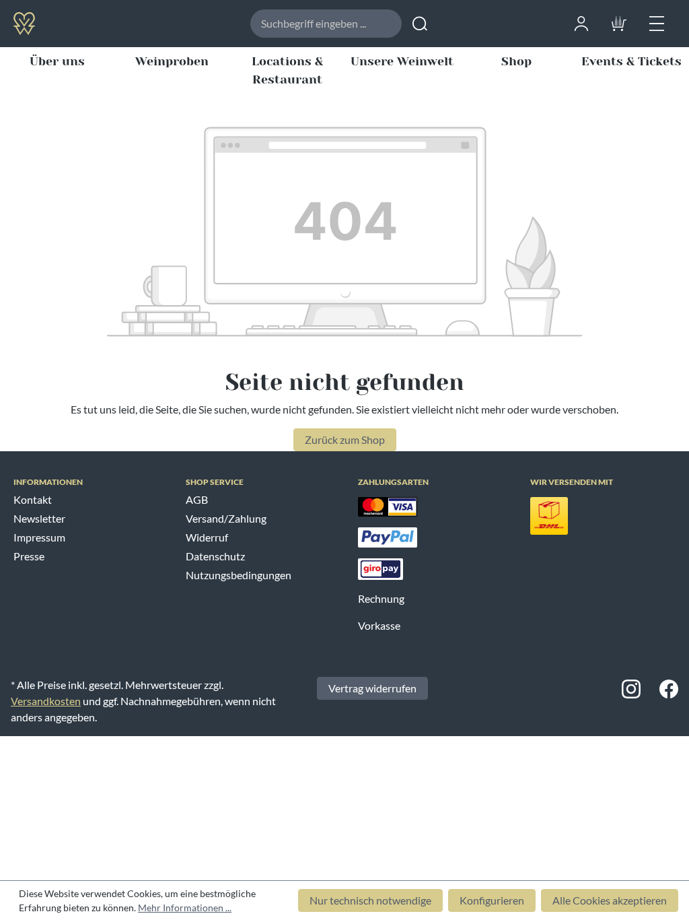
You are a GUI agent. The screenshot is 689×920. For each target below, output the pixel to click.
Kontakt (32, 499)
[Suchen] (420, 23)
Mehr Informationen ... (184, 907)
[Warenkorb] (619, 21)
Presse (28, 556)
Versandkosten (46, 700)
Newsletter (39, 518)
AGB (197, 499)
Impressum (39, 537)
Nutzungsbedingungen (238, 574)
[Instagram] (631, 688)
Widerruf (207, 537)
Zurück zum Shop (345, 439)
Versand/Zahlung (226, 518)
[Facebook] (668, 688)
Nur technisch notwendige (370, 900)
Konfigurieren (492, 900)
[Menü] (657, 21)
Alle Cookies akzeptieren (609, 900)
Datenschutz (215, 556)
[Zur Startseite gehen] (69, 22)
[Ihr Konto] (581, 21)
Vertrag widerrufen (372, 688)
